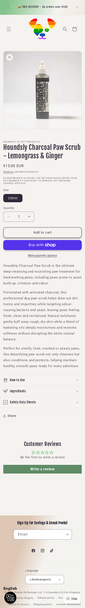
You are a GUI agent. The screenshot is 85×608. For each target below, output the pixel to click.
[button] (9, 29)
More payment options (42, 255)
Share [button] (12, 415)
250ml (13, 198)
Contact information (68, 604)
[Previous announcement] (8, 7)
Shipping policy (42, 604)
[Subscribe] (67, 534)
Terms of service (18, 604)
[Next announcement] (77, 7)
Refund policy (46, 597)
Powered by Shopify (22, 597)
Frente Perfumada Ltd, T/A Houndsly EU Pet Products (47, 592)
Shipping (8, 172)
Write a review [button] (42, 469)
